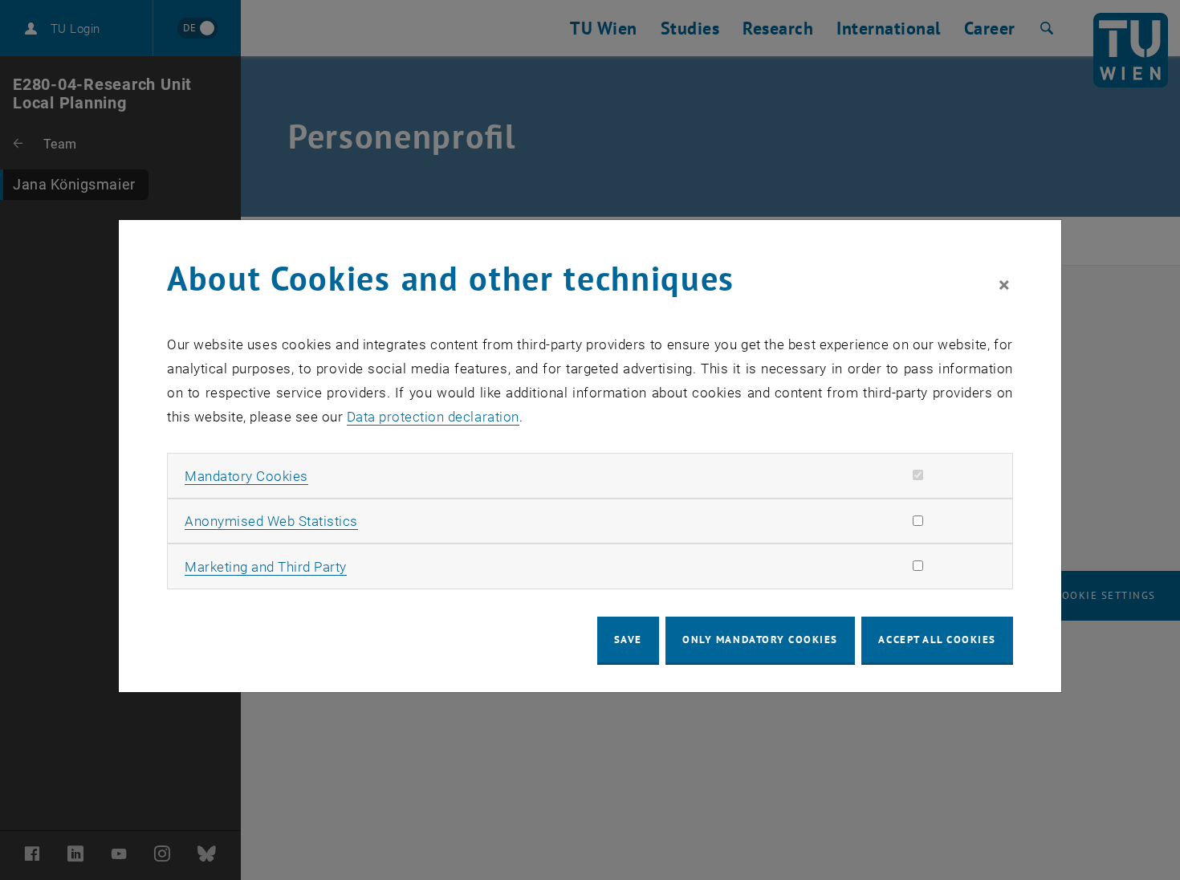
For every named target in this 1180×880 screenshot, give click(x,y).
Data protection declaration (433, 417)
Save (628, 639)
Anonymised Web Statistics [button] (271, 521)
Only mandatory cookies (760, 639)
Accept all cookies (937, 639)
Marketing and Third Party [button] (266, 567)
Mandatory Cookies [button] (246, 476)
